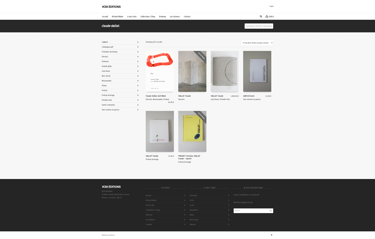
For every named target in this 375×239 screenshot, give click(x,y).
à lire (192, 200)
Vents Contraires (108, 105)
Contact (149, 224)
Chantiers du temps (109, 52)
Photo (104, 85)
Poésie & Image (152, 159)
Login (272, 6)
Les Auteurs (150, 220)
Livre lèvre (215, 99)
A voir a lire (150, 205)
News (192, 215)
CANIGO (105, 42)
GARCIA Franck (248, 96)
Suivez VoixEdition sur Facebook (246, 195)
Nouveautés (158, 99)
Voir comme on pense (252, 99)
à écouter (193, 195)
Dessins (149, 99)
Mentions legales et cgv (243, 202)
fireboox (149, 215)
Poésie (166, 99)
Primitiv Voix (225, 99)
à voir (192, 205)
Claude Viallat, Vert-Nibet (156, 96)
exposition (194, 210)
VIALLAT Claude (184, 96)
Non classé (106, 76)
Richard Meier (151, 200)
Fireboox (105, 61)
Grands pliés (107, 66)
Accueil (148, 195)
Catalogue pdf (107, 47)
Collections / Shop (153, 210)
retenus (193, 224)
